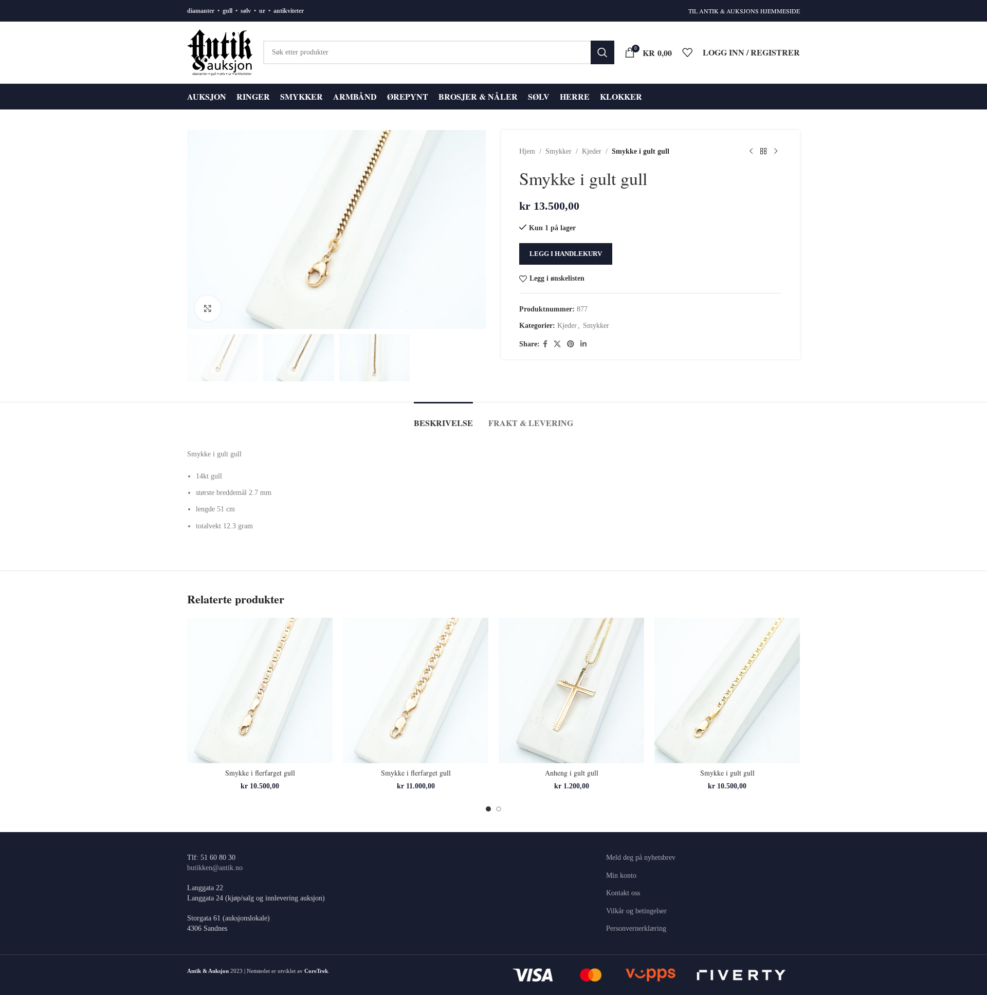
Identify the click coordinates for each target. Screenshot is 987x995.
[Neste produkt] (776, 151)
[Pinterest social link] (570, 344)
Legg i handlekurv (565, 253)
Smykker (558, 151)
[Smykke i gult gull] (727, 690)
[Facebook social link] (545, 344)
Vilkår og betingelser (636, 911)
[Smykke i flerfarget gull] (260, 690)
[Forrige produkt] (751, 151)
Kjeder (591, 151)
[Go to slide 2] (498, 809)
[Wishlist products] (687, 52)
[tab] (443, 417)
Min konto (621, 875)
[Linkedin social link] (583, 344)
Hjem (527, 151)
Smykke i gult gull (727, 773)
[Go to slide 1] (488, 809)
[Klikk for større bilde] (208, 308)
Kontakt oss (623, 893)
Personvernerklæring (636, 928)
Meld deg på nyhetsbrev (640, 857)
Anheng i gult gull (571, 773)
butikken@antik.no (215, 868)
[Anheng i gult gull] (571, 690)
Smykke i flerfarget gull (260, 773)
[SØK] (602, 52)
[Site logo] (220, 52)
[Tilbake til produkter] (763, 151)
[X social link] (557, 344)
